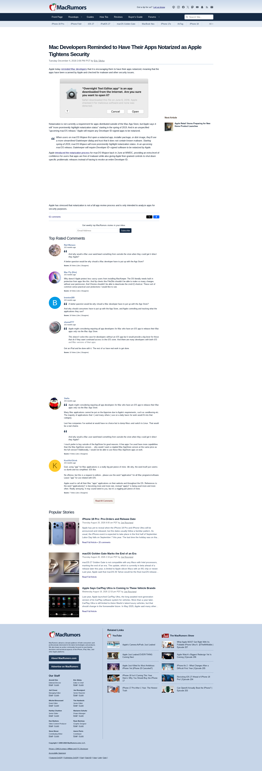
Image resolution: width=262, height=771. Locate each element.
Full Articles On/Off (71, 758)
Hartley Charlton (55, 711)
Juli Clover (53, 690)
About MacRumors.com (63, 658)
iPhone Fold (76, 24)
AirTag (180, 24)
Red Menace (69, 245)
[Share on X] (149, 216)
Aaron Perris (78, 731)
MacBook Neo (148, 24)
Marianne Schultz (80, 711)
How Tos (104, 17)
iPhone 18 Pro (58, 24)
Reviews (118, 17)
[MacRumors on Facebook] (183, 7)
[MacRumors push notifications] (202, 7)
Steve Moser (54, 731)
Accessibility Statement (57, 753)
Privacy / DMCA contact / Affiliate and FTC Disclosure (68, 749)
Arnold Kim (53, 680)
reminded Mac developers (74, 69)
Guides (90, 17)
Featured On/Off (56, 758)
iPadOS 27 (105, 24)
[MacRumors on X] (188, 7)
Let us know (159, 7)
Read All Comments (104, 501)
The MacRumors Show (182, 635)
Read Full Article (89, 542)
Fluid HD (88, 758)
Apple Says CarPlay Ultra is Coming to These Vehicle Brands (118, 588)
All (211, 24)
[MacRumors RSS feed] (206, 7)
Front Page (57, 17)
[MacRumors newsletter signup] (211, 7)
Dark (105, 758)
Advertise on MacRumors (64, 666)
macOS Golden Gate (126, 24)
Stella (66, 398)
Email (51, 685)
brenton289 (69, 297)
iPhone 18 (194, 24)
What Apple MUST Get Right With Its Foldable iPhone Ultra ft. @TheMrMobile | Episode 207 (195, 644)
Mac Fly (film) (70, 272)
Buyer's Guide (135, 17)
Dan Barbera (54, 721)
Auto (95, 758)
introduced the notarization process (72, 152)
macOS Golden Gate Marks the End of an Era (109, 553)
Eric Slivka (99, 60)
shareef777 (69, 322)
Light (100, 758)
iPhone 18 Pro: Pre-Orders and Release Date (109, 519)
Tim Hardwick (78, 700)
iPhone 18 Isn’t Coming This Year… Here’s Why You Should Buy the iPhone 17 (140, 678)
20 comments (105, 542)
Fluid (82, 758)
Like (78, 265)
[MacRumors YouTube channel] (197, 7)
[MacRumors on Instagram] (178, 7)
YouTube (117, 635)
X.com (56, 685)
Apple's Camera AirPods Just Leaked (139, 645)
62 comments (55, 217)
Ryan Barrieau (79, 721)
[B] (55, 308)
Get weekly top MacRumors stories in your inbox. (104, 225)
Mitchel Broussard (56, 700)
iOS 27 (91, 24)
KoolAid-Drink (70, 460)
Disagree (84, 265)
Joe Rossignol (127, 523)
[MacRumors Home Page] (68, 7)
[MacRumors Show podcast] (173, 7)
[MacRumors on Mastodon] (192, 7)
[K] (55, 471)
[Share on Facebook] (156, 216)
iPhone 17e (166, 24)
